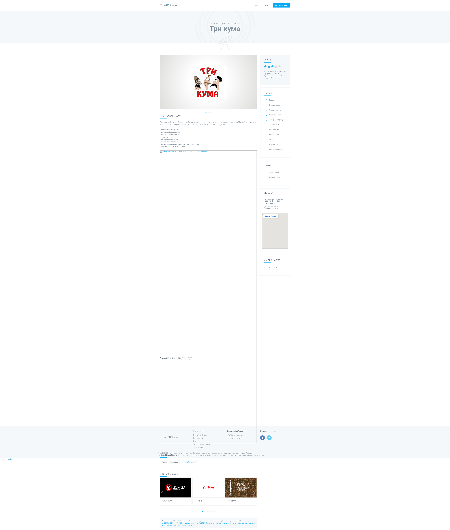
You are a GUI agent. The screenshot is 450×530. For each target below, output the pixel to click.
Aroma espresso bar (222, 523)
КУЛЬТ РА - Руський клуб (207, 523)
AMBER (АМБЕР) (167, 523)
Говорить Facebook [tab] (170, 462)
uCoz (11, 459)
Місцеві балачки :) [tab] (189, 462)
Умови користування (201, 444)
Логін (266, 5)
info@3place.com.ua (235, 435)
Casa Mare (244, 523)
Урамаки (177, 525)
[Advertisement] (275, 313)
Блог (195, 441)
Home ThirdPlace (200, 435)
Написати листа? (233, 438)
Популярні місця (199, 438)
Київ (256, 5)
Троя (250, 523)
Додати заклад (199, 447)
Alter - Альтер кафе (235, 523)
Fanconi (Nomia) (186, 525)
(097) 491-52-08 (271, 208)
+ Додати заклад (281, 5)
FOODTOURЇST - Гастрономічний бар (186, 523)
